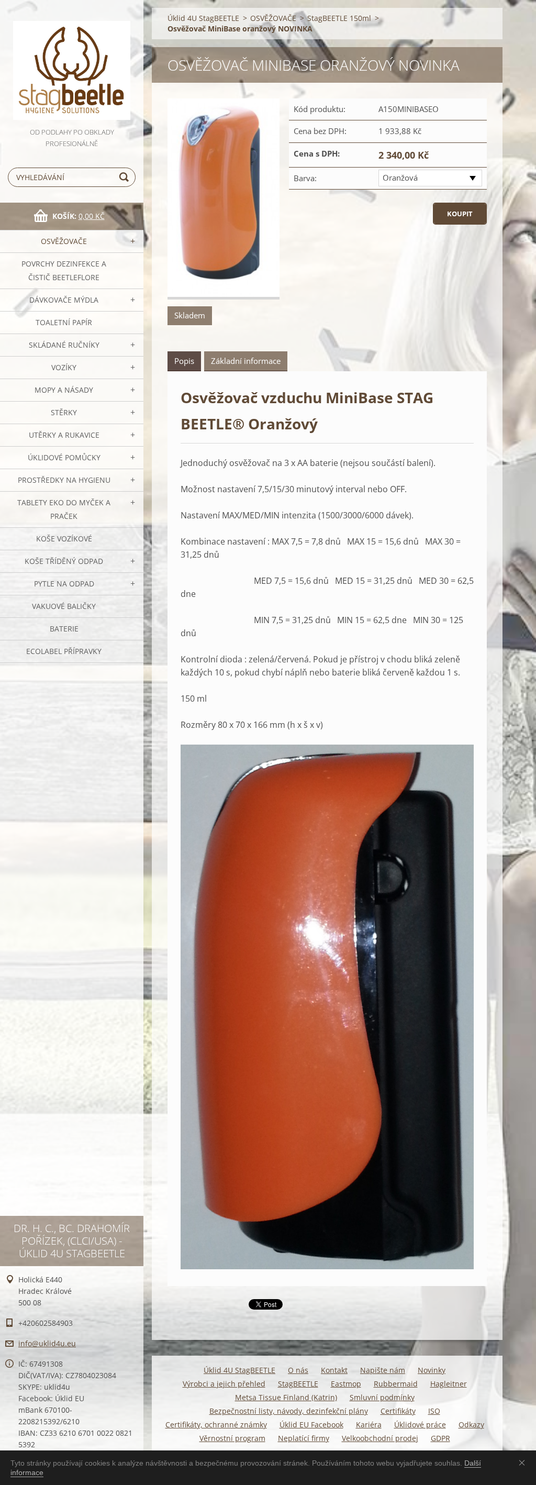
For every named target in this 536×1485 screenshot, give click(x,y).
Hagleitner (448, 1384)
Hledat (125, 177)
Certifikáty (398, 1411)
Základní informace (246, 361)
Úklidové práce (420, 1424)
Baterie (64, 629)
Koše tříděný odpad (64, 561)
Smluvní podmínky (382, 1397)
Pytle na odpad (64, 584)
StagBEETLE (298, 1384)
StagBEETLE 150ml (339, 18)
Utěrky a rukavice (64, 435)
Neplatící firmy (303, 1438)
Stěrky (64, 412)
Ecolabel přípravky (64, 651)
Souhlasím (524, 1462)
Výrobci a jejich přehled (224, 1384)
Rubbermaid (396, 1384)
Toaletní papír (64, 322)
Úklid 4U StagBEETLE (203, 18)
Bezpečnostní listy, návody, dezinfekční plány (288, 1411)
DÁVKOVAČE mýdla (63, 300)
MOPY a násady (64, 390)
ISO (434, 1411)
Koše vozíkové (64, 539)
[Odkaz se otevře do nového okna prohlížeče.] (224, 199)
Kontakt (334, 1370)
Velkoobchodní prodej (380, 1438)
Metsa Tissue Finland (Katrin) (286, 1397)
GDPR (440, 1438)
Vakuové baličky (64, 606)
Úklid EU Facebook (311, 1424)
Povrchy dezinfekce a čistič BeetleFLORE (63, 270)
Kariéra (369, 1424)
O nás (298, 1370)
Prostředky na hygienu (64, 480)
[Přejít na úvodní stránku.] (71, 63)
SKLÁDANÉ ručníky (64, 345)
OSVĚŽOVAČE (64, 241)
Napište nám (382, 1370)
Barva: (305, 178)
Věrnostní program (232, 1438)
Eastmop (346, 1384)
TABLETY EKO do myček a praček (63, 509)
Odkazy (471, 1424)
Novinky (431, 1370)
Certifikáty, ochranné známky (216, 1424)
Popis (184, 361)
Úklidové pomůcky (64, 457)
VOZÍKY (63, 367)
